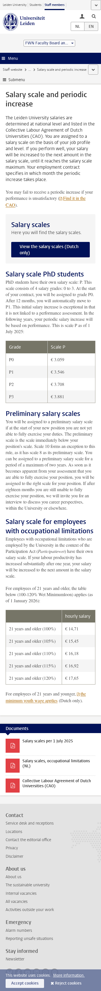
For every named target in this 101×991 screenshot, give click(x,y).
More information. (69, 975)
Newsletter (15, 959)
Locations (14, 831)
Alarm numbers (19, 930)
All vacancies (16, 901)
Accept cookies (24, 983)
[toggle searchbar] (93, 16)
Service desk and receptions (30, 823)
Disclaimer (14, 856)
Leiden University (14, 5)
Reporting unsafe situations (29, 938)
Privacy (12, 848)
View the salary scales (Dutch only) (49, 250)
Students (35, 5)
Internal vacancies (21, 893)
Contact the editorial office (28, 840)
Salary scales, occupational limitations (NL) (56, 763)
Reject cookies (68, 983)
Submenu (16, 80)
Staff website (12, 69)
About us (13, 877)
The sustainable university (28, 885)
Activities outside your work (30, 909)
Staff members (55, 5)
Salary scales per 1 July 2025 (47, 741)
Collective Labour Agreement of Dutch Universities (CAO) (56, 783)
